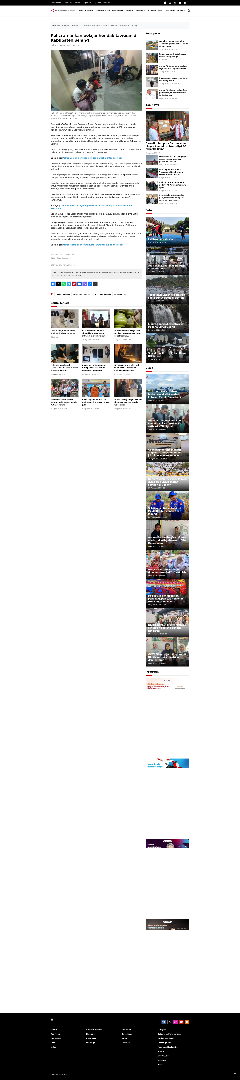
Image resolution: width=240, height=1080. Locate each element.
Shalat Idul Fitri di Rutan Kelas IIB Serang (167, 355)
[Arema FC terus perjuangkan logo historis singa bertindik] (152, 69)
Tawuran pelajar (81, 294)
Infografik (152, 671)
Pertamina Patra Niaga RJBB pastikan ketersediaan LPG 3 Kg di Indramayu (127, 333)
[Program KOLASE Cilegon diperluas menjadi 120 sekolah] (167, 564)
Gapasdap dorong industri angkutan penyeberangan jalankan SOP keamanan (164, 452)
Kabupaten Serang (102, 294)
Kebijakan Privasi (166, 1038)
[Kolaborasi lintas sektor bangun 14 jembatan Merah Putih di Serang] (64, 387)
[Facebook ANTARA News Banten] (165, 3)
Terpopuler (87, 3)
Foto (149, 210)
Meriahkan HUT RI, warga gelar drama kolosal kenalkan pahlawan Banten (173, 159)
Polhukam (170, 11)
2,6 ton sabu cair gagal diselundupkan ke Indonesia (166, 751)
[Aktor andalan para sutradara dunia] (167, 959)
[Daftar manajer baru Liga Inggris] (167, 879)
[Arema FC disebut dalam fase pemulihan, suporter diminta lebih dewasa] (152, 94)
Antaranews (56, 3)
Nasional (89, 11)
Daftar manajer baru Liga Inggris (164, 911)
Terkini (77, 3)
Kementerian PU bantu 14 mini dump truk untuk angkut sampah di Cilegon (167, 481)
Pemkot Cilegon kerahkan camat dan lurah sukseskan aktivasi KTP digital (165, 423)
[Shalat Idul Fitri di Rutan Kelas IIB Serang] (167, 348)
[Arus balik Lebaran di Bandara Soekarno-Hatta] (167, 260)
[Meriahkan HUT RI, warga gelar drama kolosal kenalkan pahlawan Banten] (152, 160)
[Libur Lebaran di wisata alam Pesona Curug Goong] (167, 318)
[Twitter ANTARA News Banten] (170, 3)
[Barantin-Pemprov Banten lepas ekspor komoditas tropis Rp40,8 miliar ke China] (167, 126)
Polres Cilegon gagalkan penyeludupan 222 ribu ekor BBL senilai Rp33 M (165, 598)
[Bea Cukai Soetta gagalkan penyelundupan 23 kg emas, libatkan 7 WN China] (152, 199)
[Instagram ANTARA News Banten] (175, 3)
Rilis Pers (107, 3)
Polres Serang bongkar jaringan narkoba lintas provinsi (92, 158)
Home (80, 11)
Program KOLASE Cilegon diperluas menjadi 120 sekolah (167, 571)
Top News (97, 3)
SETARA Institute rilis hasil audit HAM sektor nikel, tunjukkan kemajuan (126, 368)
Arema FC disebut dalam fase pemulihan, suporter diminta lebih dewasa (173, 93)
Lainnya (180, 11)
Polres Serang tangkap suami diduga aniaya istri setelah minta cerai (128, 402)
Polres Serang (63, 294)
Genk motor (120, 294)
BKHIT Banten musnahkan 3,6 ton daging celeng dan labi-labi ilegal (167, 627)
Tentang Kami (164, 1043)
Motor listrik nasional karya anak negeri (165, 831)
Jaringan (162, 1029)
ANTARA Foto (164, 1056)
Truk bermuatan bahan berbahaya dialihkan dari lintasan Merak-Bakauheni (164, 394)
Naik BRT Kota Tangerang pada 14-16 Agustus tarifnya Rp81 (172, 185)
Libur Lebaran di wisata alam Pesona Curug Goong (166, 325)
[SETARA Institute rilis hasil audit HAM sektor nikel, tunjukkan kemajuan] (128, 353)
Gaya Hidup (140, 11)
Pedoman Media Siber (168, 1047)
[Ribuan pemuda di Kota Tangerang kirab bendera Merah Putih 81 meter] (152, 173)
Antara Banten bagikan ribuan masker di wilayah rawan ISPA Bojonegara (167, 540)
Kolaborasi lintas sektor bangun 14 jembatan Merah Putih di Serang (64, 402)
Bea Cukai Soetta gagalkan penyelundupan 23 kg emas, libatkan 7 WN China (172, 198)
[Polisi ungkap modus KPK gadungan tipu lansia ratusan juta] (96, 387)
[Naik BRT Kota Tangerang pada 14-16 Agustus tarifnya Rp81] (152, 186)
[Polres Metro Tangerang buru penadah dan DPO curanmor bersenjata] (96, 353)
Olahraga (152, 11)
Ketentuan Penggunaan (169, 1034)
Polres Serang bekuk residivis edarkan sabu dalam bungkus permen (64, 368)
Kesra (160, 11)
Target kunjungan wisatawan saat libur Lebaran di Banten (166, 296)
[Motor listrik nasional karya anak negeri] (167, 798)
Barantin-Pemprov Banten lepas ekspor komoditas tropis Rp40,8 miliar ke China (166, 146)
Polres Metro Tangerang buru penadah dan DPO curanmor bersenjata (94, 368)
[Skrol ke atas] (235, 1073)
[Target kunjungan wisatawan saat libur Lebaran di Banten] (167, 289)
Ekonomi (129, 11)
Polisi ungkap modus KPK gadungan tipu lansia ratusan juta (96, 402)
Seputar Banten (103, 11)
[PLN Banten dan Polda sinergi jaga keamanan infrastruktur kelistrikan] (96, 318)
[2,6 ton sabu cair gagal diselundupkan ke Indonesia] (167, 718)
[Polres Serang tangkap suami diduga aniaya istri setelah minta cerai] (128, 387)
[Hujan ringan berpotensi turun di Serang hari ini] (152, 81)
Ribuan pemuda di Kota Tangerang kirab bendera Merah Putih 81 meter (171, 172)
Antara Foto (68, 3)
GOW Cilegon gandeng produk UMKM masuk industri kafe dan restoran (167, 657)
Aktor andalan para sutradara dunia (166, 991)
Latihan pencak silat (161, 239)
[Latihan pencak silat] (167, 231)
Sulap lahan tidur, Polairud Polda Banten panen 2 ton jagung (164, 511)
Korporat (162, 1060)
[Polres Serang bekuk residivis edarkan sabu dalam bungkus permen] (64, 353)
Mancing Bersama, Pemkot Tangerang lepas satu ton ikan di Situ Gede (173, 44)
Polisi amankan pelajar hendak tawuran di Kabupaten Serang (109, 25)
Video (149, 367)
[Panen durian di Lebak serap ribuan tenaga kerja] (152, 57)
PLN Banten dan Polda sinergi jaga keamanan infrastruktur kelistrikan (93, 333)
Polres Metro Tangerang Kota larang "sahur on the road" (92, 245)
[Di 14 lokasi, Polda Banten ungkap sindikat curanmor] (64, 318)
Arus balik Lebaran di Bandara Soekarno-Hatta (167, 267)
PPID (160, 1064)
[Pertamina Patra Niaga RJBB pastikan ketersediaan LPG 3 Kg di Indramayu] (128, 318)
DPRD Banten (117, 11)
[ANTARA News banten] (63, 11)
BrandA (161, 1051)
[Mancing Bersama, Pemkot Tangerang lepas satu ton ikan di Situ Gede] (152, 45)
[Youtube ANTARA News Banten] (180, 3)
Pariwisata (91, 1038)
